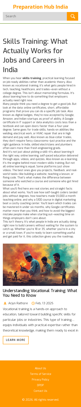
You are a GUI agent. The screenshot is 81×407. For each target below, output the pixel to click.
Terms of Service (40, 374)
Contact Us (40, 391)
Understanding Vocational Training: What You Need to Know (40, 293)
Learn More (15, 340)
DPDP (40, 385)
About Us (40, 368)
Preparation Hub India (40, 6)
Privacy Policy (40, 379)
